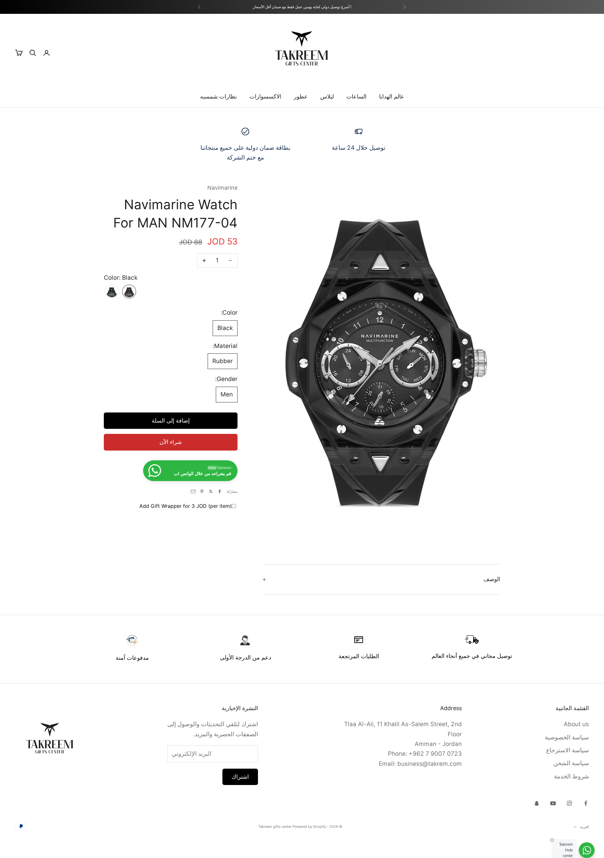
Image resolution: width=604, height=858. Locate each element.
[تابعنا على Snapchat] (537, 803)
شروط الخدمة (571, 776)
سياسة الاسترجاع (567, 750)
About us (576, 724)
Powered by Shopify (309, 826)
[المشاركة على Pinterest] (201, 491)
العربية (584, 827)
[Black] (129, 292)
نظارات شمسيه (218, 96)
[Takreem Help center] (587, 850)
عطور (301, 96)
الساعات (356, 96)
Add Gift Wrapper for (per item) (185, 506)
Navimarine (222, 187)
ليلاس (327, 96)
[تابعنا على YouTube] (553, 803)
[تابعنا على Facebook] (586, 803)
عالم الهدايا (391, 96)
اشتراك (240, 776)
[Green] (112, 292)
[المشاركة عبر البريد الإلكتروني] (193, 491)
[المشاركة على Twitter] (210, 491)
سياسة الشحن (571, 763)
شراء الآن (170, 442)
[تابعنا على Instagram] (569, 803)
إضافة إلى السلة (171, 420)
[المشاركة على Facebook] (219, 491)
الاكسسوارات (265, 96)
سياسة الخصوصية (567, 737)
